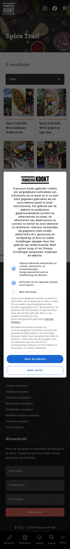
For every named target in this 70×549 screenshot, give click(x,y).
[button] (35, 292)
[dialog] (35, 275)
